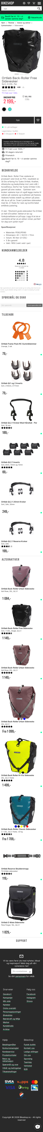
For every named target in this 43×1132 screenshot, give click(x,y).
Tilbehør (11, 23)
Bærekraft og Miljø (11, 1019)
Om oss (27, 1055)
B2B (25, 1069)
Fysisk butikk (30, 1044)
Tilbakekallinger (9, 1071)
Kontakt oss (29, 1048)
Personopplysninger (12, 1012)
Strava (29, 1001)
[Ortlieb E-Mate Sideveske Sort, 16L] (21, 902)
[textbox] (13, 305)
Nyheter (6, 1005)
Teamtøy (28, 1062)
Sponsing (28, 1058)
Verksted (28, 1066)
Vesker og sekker (23, 23)
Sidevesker (18, 25)
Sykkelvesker (6, 25)
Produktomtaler (9, 1055)
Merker (6, 1022)
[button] (21, 170)
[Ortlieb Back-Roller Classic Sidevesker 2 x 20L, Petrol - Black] (21, 809)
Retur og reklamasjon (7, 1059)
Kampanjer (8, 997)
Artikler (6, 1029)
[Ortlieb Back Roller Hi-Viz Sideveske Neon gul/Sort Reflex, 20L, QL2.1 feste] (21, 755)
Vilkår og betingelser (11, 1068)
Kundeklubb (8, 1026)
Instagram (31, 997)
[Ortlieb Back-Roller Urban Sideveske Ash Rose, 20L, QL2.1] (21, 701)
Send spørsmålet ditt (34, 305)
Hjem (3, 23)
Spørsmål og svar (10, 1064)
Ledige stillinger (31, 1051)
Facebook (31, 994)
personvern (21, 976)
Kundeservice (8, 1051)
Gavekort (7, 994)
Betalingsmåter (9, 1044)
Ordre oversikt (9, 1008)
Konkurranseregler (10, 1048)
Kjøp (18, 120)
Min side (7, 1001)
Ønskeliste (7, 1015)
